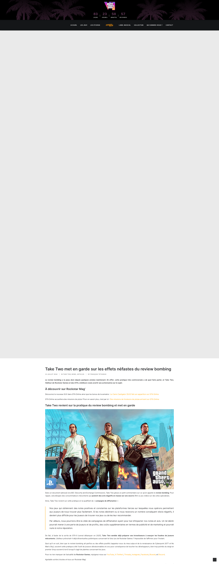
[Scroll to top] (214, 559)
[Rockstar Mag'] (109, 25)
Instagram (136, 554)
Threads (127, 554)
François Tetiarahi (98, 374)
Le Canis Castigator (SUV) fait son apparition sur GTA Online (134, 394)
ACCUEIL (73, 25)
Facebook (145, 554)
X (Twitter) (119, 554)
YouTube (110, 554)
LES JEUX (83, 25)
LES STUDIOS (95, 25)
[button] (214, 25)
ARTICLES (80, 374)
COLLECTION (138, 25)
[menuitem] (74, 25)
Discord (161, 554)
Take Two (67, 374)
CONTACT (169, 25)
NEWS (74, 374)
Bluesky (153, 554)
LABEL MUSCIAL (125, 25)
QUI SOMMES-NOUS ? (155, 25)
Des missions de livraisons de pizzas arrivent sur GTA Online (134, 399)
